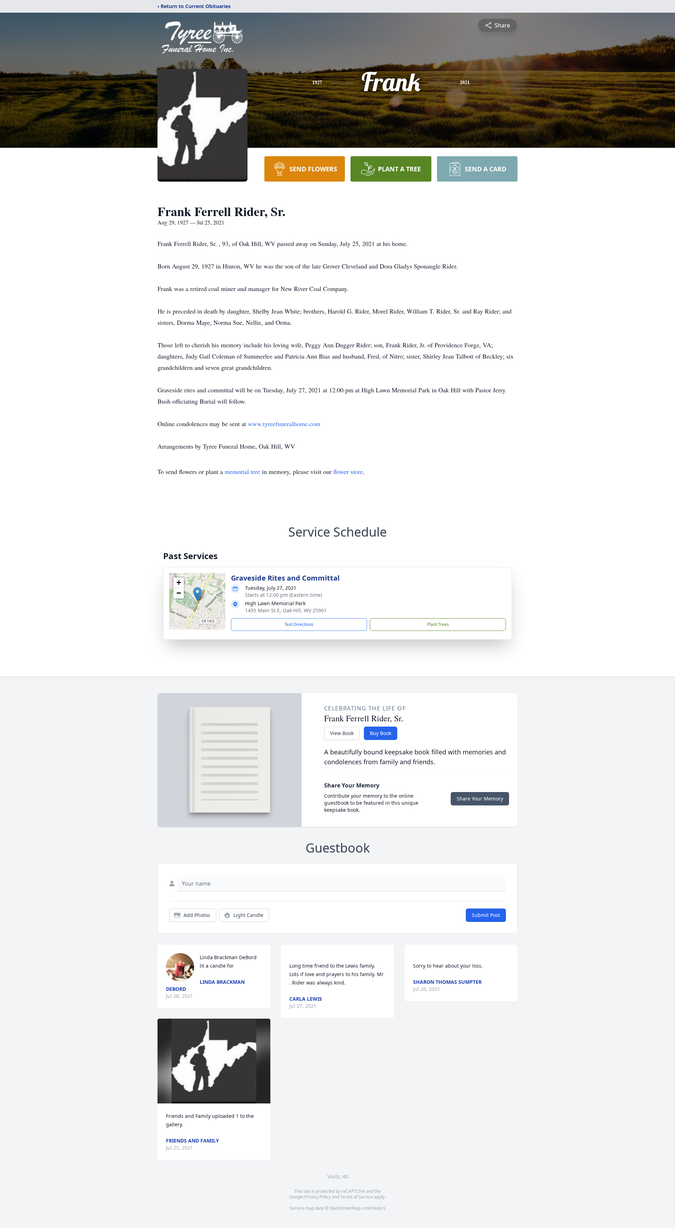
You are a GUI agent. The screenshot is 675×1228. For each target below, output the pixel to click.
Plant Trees (438, 624)
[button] (197, 594)
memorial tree (242, 471)
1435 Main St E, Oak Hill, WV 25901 (286, 610)
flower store (348, 471)
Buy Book (380, 733)
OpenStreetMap (345, 1208)
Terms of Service (356, 1197)
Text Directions (299, 624)
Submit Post (486, 915)
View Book (342, 733)
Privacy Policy (317, 1197)
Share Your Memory (480, 798)
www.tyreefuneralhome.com (284, 423)
